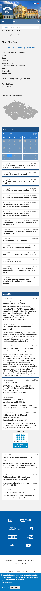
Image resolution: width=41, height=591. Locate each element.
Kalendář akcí (9, 129)
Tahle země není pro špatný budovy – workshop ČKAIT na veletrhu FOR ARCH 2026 (19, 270)
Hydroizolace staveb (11, 174)
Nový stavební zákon (11, 240)
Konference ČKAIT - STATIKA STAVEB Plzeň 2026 (18, 182)
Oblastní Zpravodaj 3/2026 (13, 492)
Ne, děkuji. (15, 587)
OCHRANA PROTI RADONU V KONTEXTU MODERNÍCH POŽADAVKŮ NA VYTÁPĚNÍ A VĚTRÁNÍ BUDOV (22, 48)
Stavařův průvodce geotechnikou (16, 190)
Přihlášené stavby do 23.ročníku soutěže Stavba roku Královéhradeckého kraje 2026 (15, 417)
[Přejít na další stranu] (36, 134)
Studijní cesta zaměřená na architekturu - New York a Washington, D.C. (19, 166)
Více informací (6, 582)
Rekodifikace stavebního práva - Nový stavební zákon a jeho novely (18, 349)
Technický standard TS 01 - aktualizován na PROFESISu (14, 400)
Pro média (17, 563)
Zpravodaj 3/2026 (10, 382)
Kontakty (24, 563)
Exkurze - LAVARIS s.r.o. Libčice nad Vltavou (20, 254)
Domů (5, 27)
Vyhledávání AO (10, 560)
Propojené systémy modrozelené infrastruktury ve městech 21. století (17, 280)
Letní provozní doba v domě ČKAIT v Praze (17, 458)
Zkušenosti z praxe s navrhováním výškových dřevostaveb (16, 205)
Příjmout (5, 587)
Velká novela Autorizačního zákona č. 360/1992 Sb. (18, 328)
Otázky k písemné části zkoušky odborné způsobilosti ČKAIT (16, 302)
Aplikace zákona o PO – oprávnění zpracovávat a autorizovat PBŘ (16, 478)
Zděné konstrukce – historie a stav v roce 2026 (19, 223)
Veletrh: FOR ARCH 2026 (12, 261)
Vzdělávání (20, 560)
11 (9, 148)
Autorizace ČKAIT (30, 560)
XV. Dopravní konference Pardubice (17, 247)
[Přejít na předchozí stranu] (34, 134)
